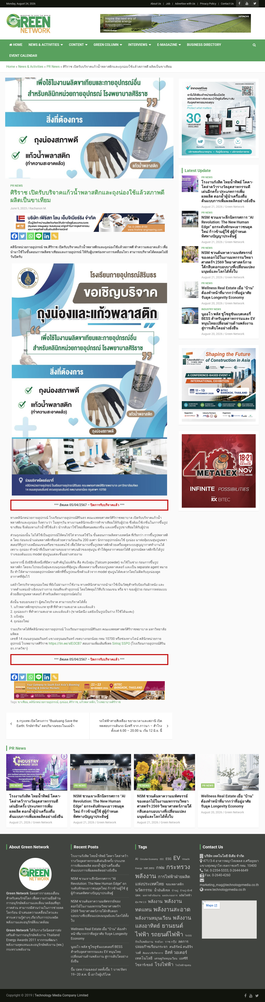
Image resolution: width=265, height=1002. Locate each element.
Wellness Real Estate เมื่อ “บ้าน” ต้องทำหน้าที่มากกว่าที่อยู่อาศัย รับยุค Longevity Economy (227, 293)
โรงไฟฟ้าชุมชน (183, 965)
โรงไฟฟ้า (164, 964)
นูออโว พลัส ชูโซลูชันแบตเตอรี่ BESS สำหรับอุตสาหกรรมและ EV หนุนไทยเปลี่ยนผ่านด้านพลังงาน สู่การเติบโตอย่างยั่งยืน (228, 321)
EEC (162, 859)
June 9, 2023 (18, 208)
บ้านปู (175, 890)
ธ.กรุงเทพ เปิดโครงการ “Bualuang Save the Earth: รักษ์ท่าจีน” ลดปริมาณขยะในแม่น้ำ (47, 723)
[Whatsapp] (30, 236)
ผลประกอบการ (169, 895)
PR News (16, 185)
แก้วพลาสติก (87, 702)
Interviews (137, 45)
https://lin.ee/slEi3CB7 (65, 643)
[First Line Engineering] (89, 215)
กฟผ (160, 867)
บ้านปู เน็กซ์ (186, 890)
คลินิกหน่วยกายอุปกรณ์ (43, 702)
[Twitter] (22, 236)
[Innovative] (219, 84)
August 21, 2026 (212, 206)
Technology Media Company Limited (61, 995)
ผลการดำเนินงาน (151, 895)
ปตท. (138, 895)
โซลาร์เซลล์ (144, 965)
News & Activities (44, 45)
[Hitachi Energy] (175, 16)
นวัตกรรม (143, 890)
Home (17, 45)
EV (176, 858)
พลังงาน (155, 901)
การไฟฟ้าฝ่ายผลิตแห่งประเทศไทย (162, 880)
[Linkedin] (46, 236)
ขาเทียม (23, 702)
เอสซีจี (183, 958)
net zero (149, 868)
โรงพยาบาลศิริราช (108, 702)
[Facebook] (14, 236)
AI (136, 859)
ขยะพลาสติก (175, 884)
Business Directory (204, 45)
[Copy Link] (54, 236)
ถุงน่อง (64, 702)
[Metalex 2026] (219, 436)
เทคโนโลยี (143, 958)
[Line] (38, 236)
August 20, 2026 (212, 303)
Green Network (234, 206)
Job (168, 3)
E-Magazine (167, 45)
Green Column (106, 45)
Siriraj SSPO (121, 643)
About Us (156, 3)
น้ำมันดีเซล (162, 890)
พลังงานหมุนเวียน (153, 918)
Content (76, 45)
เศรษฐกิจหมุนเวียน (165, 958)
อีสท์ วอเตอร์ (176, 952)
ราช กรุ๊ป (170, 942)
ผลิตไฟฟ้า (185, 895)
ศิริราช (73, 702)
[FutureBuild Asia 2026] (219, 350)
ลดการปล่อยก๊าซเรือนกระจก (161, 944)
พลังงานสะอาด (171, 909)
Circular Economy (149, 859)
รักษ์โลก (159, 942)
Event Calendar (23, 56)
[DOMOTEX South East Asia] (89, 683)
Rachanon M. (38, 208)
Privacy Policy (208, 3)
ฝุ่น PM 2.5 (140, 902)
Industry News (211, 309)
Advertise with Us (185, 3)
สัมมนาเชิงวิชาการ (153, 953)
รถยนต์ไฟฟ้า (167, 934)
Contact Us (227, 3)
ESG (168, 859)
